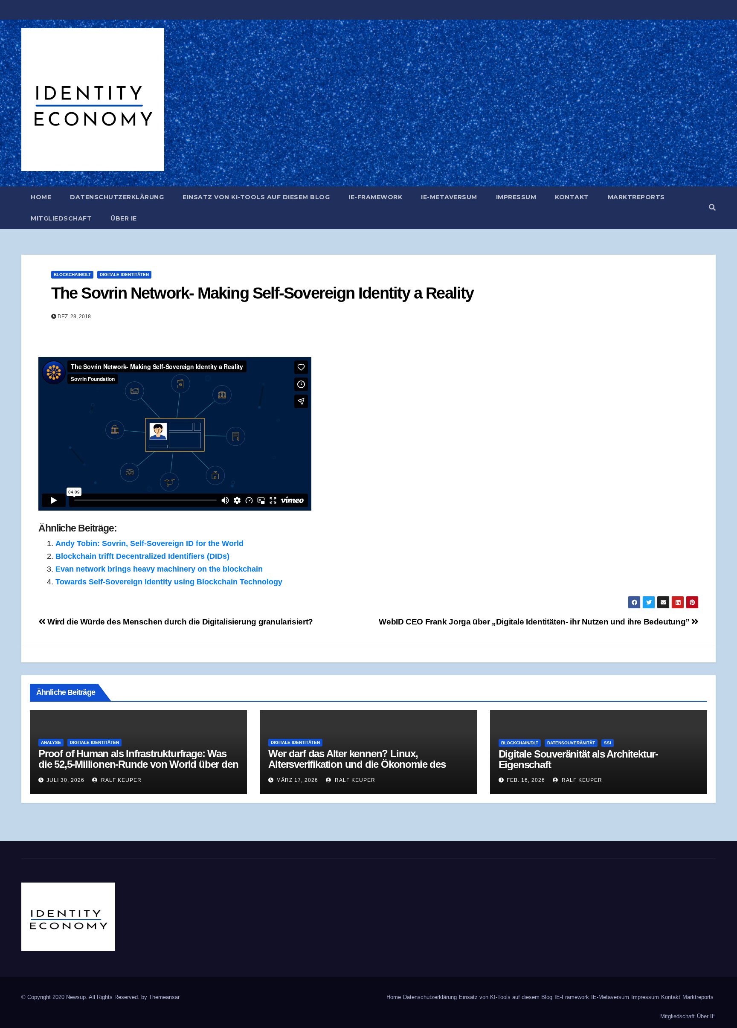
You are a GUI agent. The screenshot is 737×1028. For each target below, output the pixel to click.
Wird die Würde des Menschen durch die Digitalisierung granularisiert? (179, 621)
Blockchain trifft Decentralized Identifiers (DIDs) (142, 556)
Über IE (123, 218)
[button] (712, 207)
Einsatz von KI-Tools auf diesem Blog (256, 197)
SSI (607, 743)
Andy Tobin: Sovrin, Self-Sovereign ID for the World (149, 543)
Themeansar (164, 997)
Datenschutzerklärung (117, 197)
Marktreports (636, 197)
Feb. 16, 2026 (526, 780)
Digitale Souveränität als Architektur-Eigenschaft (578, 759)
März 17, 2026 (297, 780)
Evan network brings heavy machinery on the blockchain (159, 569)
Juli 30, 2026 (65, 780)
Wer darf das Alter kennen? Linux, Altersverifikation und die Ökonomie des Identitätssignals (356, 764)
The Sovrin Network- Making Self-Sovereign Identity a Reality (262, 293)
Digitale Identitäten (124, 274)
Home (41, 197)
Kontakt (572, 197)
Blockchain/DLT (72, 274)
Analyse (51, 742)
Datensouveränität (571, 743)
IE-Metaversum (449, 197)
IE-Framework (375, 197)
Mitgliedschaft (61, 218)
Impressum (516, 197)
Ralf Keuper (120, 780)
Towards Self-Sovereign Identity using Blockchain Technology (168, 582)
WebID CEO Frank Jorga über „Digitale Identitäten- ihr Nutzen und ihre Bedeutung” (535, 621)
